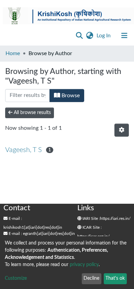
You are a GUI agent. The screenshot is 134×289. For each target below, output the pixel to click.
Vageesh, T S (23, 150)
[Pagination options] (121, 130)
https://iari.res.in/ (115, 218)
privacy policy (84, 264)
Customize (16, 278)
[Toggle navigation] (124, 35)
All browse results (31, 112)
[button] (89, 36)
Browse (70, 95)
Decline (91, 278)
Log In (104, 35)
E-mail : (15, 218)
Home (12, 53)
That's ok (115, 278)
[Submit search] (79, 35)
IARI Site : (90, 218)
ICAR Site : (91, 227)
